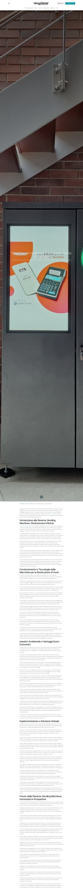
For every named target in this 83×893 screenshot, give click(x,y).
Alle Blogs (22, 503)
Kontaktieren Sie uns (70, 3)
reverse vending (53, 513)
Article (26, 503)
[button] (9, 3)
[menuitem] (29, 8)
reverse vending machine (26, 526)
